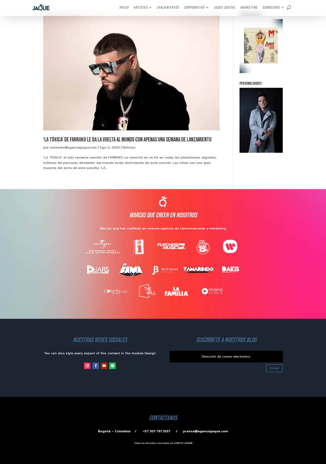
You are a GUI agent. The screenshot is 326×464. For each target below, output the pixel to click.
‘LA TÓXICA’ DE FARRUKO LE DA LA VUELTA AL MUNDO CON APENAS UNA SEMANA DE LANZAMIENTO (127, 139)
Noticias (129, 147)
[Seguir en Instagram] (87, 365)
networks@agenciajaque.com (73, 147)
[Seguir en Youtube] (104, 365)
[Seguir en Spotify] (112, 365)
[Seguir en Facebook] (95, 365)
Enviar (274, 368)
